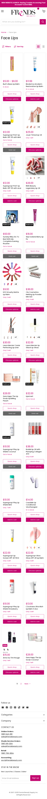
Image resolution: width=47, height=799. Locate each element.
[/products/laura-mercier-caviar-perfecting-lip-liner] (12, 325)
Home (3, 32)
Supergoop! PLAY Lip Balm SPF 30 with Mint (12, 136)
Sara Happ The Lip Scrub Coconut (33, 658)
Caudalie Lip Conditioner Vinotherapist (31, 504)
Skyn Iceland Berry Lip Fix (35, 238)
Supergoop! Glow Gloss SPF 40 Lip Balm (35, 556)
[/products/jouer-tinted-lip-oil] (34, 114)
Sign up (35, 778)
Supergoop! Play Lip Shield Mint (11, 503)
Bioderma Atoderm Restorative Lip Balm (34, 85)
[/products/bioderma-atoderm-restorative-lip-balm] (34, 63)
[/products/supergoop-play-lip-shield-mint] (12, 482)
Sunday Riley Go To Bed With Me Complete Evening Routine (11, 240)
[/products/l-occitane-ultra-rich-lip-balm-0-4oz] (34, 586)
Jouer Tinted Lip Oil (34, 135)
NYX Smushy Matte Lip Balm (11, 293)
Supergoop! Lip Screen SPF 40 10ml (11, 556)
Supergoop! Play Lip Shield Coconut (11, 450)
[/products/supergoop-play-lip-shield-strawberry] (12, 586)
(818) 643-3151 (6, 734)
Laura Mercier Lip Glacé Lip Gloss (33, 346)
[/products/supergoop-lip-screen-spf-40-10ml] (12, 535)
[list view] (43, 46)
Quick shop (12, 94)
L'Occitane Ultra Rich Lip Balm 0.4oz (34, 607)
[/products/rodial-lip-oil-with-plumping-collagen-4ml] (34, 429)
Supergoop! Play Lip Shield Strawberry (11, 607)
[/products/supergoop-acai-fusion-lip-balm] (12, 165)
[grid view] (38, 46)
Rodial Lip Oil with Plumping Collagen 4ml (34, 451)
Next (27, 683)
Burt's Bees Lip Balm (11, 84)
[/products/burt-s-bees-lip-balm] (12, 63)
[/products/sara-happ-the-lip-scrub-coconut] (34, 637)
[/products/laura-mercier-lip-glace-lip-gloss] (34, 325)
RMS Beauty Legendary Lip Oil (33, 187)
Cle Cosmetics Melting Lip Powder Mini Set (34, 294)
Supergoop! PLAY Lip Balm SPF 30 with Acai (12, 187)
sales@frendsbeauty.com (11, 736)
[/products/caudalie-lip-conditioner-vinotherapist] (34, 482)
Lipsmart (29, 396)
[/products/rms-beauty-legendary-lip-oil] (34, 165)
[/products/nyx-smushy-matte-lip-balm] (12, 271)
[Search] (43, 21)
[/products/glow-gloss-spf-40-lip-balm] (34, 535)
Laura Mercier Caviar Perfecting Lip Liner (11, 346)
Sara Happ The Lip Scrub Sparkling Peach (10, 398)
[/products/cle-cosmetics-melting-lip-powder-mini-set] (34, 271)
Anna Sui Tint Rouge (11, 657)
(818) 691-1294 (7, 743)
